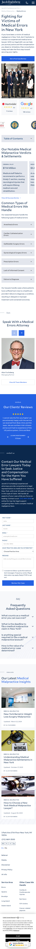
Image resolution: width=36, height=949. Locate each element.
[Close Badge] (28, 942)
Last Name (6, 525)
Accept (18, 936)
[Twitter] (6, 843)
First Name (6, 518)
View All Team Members (18, 382)
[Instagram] (2, 843)
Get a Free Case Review (18, 59)
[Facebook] (10, 843)
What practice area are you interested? (17, 548)
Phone (4, 540)
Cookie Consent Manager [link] (9, 917)
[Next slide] (21, 333)
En (2, 848)
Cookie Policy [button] (9, 928)
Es (6, 848)
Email (4, 533)
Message (5, 555)
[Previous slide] (14, 333)
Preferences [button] (16, 930)
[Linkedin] (14, 843)
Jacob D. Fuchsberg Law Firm (10, 8)
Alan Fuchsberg (7, 372)
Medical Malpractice (7, 11)
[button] (8, 437)
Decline (18, 940)
